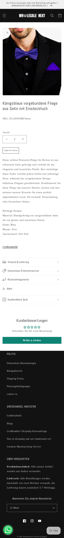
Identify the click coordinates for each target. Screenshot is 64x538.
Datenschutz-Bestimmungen (21, 363)
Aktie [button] (9, 288)
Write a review (32, 340)
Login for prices (11, 150)
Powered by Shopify (40, 536)
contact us (12, 394)
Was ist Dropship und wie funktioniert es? (29, 439)
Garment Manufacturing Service (24, 446)
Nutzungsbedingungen (18, 386)
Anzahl (6, 132)
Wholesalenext (28, 536)
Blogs (10, 423)
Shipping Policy (15, 378)
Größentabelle (10, 246)
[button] (4, 15)
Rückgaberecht (14, 371)
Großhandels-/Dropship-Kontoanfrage (27, 431)
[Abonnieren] (53, 508)
